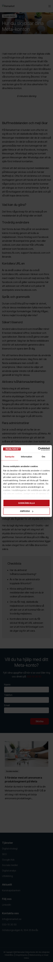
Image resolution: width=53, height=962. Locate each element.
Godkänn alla (26, 503)
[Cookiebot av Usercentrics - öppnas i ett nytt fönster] (38, 449)
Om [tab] (43, 456)
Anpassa (25, 511)
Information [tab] (26, 456)
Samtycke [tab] (9, 456)
